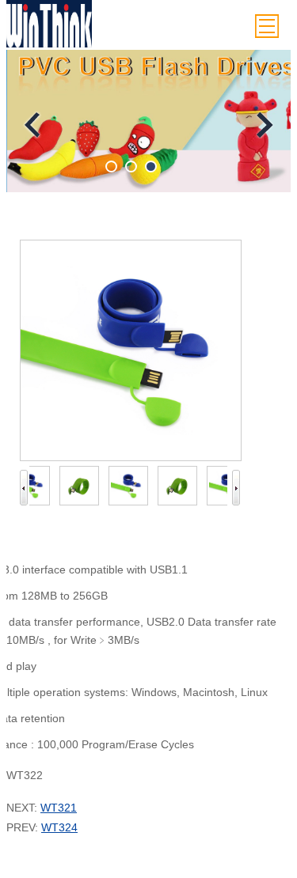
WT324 (59, 827)
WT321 (58, 807)
